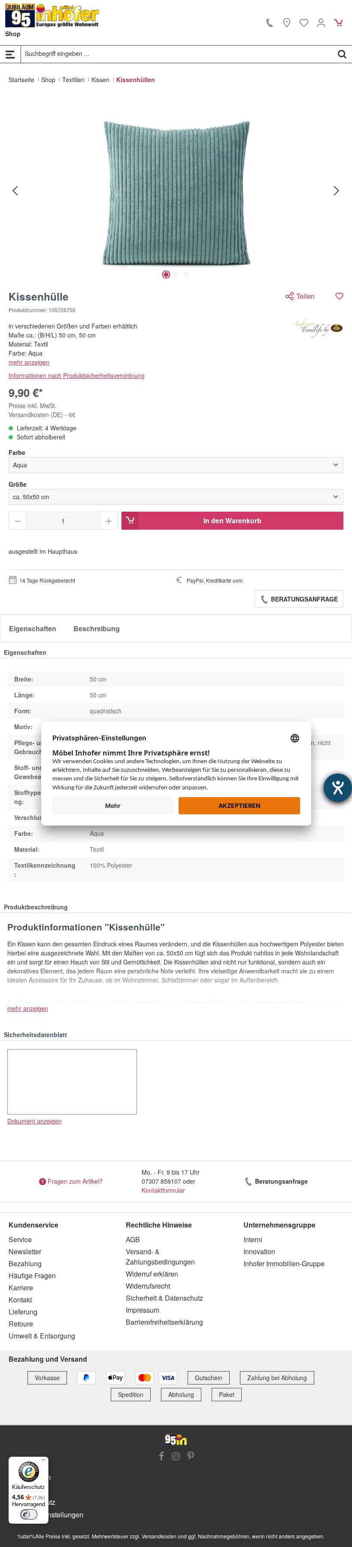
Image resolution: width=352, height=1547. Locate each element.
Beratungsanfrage (303, 599)
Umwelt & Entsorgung (42, 1336)
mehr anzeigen (29, 362)
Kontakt (20, 1300)
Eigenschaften (32, 628)
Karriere (21, 1287)
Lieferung (23, 1312)
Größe (18, 484)
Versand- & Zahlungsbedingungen (160, 1256)
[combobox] (177, 54)
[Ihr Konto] (321, 22)
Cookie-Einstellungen (50, 1514)
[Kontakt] (269, 22)
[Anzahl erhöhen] (109, 521)
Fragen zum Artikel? (75, 1181)
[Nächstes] (336, 190)
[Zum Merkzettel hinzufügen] (339, 296)
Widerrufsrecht (148, 1286)
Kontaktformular (163, 1190)
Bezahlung (25, 1263)
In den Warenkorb (232, 520)
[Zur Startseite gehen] (52, 15)
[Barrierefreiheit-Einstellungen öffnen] (338, 788)
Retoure (21, 1324)
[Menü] (10, 54)
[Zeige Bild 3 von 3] (185, 274)
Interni (252, 1239)
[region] (176, 190)
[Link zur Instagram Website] (176, 1457)
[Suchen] (342, 54)
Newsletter (25, 1251)
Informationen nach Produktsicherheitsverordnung (77, 375)
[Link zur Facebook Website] (161, 1457)
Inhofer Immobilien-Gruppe (284, 1263)
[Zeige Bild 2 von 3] (175, 274)
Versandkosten (159, 1536)
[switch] (28, 1514)
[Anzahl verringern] (18, 521)
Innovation (259, 1251)
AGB (133, 1239)
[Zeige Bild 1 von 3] (166, 274)
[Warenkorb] (338, 22)
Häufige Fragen (32, 1275)
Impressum (142, 1310)
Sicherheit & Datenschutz (164, 1298)
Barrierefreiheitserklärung (164, 1322)
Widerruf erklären (152, 1274)
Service (20, 1239)
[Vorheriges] (15, 190)
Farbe (17, 452)
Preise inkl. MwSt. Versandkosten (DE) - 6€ (42, 410)
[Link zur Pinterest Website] (190, 1457)
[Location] (286, 22)
